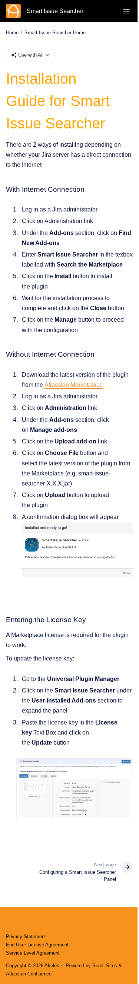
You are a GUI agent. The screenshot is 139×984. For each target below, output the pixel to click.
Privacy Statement (26, 936)
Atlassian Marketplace (73, 385)
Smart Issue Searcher (55, 11)
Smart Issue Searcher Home (55, 32)
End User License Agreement (37, 945)
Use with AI (30, 55)
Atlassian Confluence (29, 974)
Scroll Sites (104, 965)
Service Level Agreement (33, 953)
